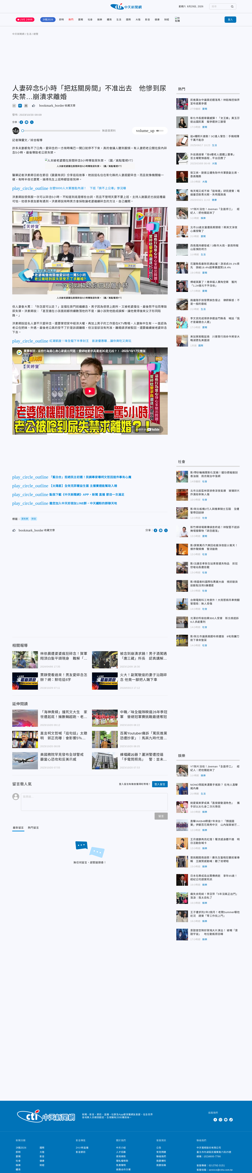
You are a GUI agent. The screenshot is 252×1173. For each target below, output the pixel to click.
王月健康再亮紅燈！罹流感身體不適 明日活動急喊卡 (182, 843)
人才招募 (121, 1152)
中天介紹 (121, 1147)
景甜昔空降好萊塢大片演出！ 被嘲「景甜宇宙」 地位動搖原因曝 (182, 934)
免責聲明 (121, 1165)
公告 (158, 1147)
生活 (118, 19)
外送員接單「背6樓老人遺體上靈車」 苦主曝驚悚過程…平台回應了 (182, 158)
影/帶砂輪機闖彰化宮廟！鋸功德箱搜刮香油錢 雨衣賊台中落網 (182, 476)
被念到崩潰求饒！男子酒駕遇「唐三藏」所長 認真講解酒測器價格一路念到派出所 (105, 659)
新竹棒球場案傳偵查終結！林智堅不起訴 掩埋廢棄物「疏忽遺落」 (182, 531)
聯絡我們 (161, 1156)
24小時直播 (82, 1147)
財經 (166, 19)
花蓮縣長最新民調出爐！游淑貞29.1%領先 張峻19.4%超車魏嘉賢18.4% (182, 268)
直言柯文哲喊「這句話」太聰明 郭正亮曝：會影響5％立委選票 (25, 739)
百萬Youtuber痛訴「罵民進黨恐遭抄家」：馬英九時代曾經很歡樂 (105, 739)
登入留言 (159, 784)
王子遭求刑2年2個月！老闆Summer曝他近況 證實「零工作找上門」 (182, 916)
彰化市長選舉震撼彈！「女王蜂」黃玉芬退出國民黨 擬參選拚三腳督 (182, 122)
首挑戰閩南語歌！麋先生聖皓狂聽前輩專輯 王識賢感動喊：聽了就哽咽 (182, 862)
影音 (147, 19)
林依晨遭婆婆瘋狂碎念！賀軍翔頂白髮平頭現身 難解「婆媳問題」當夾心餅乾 (25, 659)
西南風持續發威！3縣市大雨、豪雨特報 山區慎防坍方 (182, 250)
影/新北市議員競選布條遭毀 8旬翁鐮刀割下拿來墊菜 (182, 640)
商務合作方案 (123, 1169)
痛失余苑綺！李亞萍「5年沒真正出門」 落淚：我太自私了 (182, 898)
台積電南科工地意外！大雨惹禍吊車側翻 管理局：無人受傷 (182, 604)
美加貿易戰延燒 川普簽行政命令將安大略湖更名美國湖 (182, 341)
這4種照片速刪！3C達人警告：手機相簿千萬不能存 (182, 140)
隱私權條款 (122, 1161)
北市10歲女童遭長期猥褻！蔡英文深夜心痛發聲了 (182, 231)
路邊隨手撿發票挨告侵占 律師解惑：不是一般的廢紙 (182, 304)
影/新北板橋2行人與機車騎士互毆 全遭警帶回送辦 (182, 513)
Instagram (220, 1119)
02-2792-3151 (217, 1165)
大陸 (138, 19)
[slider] (61, 131)
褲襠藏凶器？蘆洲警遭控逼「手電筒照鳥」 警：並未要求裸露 (105, 760)
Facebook (215, 1119)
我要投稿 (161, 1165)
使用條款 (121, 1156)
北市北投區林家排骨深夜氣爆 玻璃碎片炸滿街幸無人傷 (182, 495)
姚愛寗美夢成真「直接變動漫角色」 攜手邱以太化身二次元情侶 (182, 807)
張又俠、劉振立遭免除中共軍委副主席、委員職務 (182, 177)
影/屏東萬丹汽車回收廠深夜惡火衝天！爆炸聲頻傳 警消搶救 (182, 549)
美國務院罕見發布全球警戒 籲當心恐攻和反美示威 (25, 760)
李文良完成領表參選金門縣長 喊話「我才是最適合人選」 (182, 322)
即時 (61, 19)
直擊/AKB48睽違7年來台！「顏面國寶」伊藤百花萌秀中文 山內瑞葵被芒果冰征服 (182, 825)
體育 (109, 19)
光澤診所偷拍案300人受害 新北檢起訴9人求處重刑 (182, 622)
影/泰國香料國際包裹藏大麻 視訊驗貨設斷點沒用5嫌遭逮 (182, 586)
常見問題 (161, 1152)
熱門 (71, 19)
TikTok (231, 1119)
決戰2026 (48, 19)
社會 (90, 19)
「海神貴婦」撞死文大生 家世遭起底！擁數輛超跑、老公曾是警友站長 (25, 718)
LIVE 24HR (26, 19)
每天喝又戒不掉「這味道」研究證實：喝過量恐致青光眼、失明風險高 (182, 195)
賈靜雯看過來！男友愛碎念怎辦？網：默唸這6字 (25, 681)
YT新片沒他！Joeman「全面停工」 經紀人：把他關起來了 (182, 213)
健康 (157, 19)
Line (226, 1119)
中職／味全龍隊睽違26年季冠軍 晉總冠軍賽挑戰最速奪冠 (105, 718)
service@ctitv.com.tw (221, 1170)
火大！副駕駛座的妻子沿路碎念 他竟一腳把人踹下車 (105, 681)
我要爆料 (161, 1161)
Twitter (210, 1119)
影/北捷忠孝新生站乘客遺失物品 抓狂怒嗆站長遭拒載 (182, 568)
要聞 (80, 19)
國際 (128, 19)
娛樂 (99, 19)
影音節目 (81, 1152)
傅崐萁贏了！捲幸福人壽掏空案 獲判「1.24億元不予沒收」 (182, 286)
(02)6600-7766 (212, 1156)
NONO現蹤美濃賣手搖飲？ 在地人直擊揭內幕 (182, 789)
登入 (230, 19)
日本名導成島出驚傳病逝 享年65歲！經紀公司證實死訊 (182, 880)
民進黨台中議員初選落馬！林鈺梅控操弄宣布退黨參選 (182, 104)
